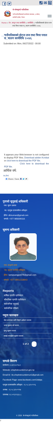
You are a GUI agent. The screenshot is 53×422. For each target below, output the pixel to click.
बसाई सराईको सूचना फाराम (13, 336)
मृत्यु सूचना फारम (10, 330)
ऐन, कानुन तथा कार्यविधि (17, 23)
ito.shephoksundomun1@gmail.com (27, 375)
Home (4, 23)
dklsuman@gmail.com (18, 215)
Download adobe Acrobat (36, 157)
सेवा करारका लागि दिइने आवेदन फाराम (17, 320)
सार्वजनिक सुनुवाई (11, 304)
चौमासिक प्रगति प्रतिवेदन (15, 299)
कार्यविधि (30, 23)
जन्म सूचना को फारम (11, 325)
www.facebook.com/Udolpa (30, 380)
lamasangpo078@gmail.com (22, 275)
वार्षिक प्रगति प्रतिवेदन (13, 295)
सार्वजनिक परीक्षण (11, 308)
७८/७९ (6, 175)
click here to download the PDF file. (24, 160)
